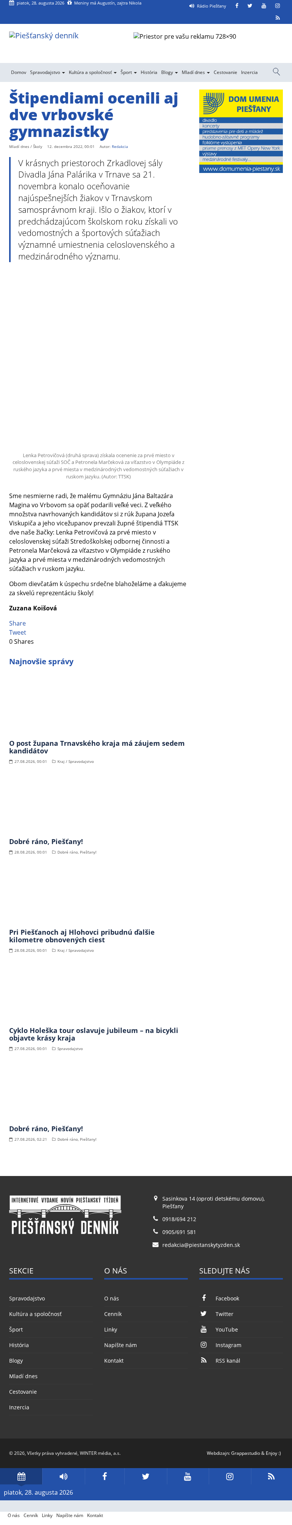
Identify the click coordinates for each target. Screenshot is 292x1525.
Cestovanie (225, 72)
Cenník (113, 1313)
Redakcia (120, 146)
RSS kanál (228, 1360)
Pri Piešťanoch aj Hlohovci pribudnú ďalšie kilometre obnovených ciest (82, 936)
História (149, 72)
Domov (18, 72)
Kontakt (114, 1360)
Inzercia (249, 72)
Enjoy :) (273, 1453)
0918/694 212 (179, 1219)
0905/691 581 (179, 1232)
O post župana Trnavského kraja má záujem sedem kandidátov (97, 747)
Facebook (227, 1298)
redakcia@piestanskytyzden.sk (201, 1244)
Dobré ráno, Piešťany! (46, 841)
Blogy (167, 72)
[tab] (21, 1476)
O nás (111, 1298)
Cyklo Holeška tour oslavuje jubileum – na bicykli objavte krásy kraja (93, 1034)
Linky (110, 1329)
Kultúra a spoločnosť (91, 72)
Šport (127, 72)
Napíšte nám (120, 1345)
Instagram (228, 1345)
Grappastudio (245, 1453)
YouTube (227, 1329)
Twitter (224, 1313)
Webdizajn (218, 1453)
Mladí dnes (194, 72)
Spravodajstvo (45, 72)
